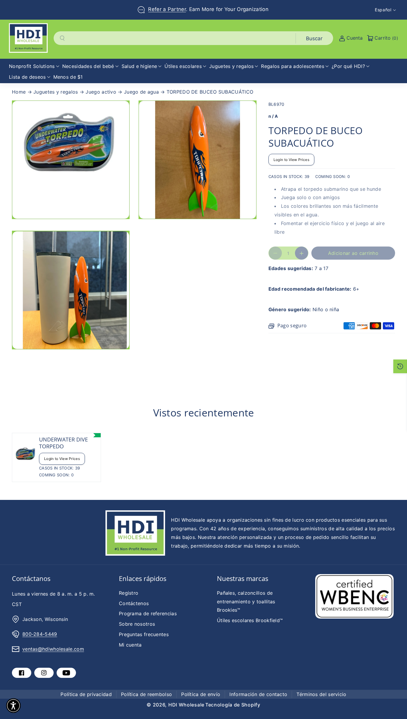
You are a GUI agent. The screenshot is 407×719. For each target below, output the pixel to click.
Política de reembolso (146, 694)
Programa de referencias (148, 613)
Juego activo (101, 92)
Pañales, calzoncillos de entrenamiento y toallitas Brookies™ (246, 601)
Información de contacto (258, 694)
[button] (34, 66)
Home (19, 92)
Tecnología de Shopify (232, 705)
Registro (128, 593)
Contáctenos (134, 603)
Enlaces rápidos (142, 578)
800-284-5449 (39, 634)
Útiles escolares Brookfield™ (250, 620)
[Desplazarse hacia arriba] (394, 700)
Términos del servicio (321, 694)
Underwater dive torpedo (63, 443)
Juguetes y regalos (55, 92)
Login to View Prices (291, 159)
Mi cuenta (130, 645)
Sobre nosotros (137, 624)
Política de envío (200, 694)
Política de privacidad (86, 694)
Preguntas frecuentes (144, 634)
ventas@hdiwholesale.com (53, 649)
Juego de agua (141, 92)
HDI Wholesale (186, 705)
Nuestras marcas (242, 578)
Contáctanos (31, 578)
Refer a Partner (167, 9)
